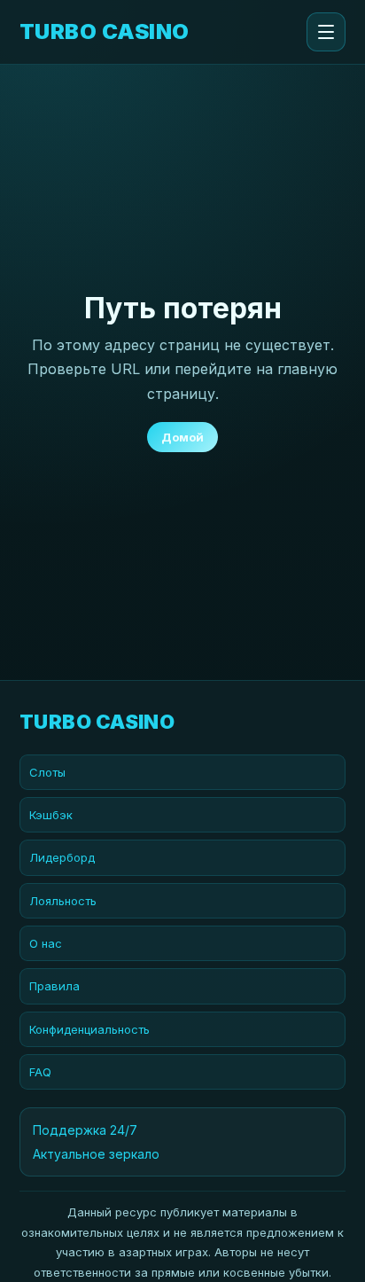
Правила (54, 986)
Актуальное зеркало (96, 1153)
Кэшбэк (51, 815)
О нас (45, 943)
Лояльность (63, 901)
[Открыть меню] (326, 31)
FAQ (40, 1072)
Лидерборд (62, 857)
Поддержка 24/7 (85, 1129)
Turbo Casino (104, 31)
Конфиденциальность (89, 1029)
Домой (182, 437)
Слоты (47, 772)
